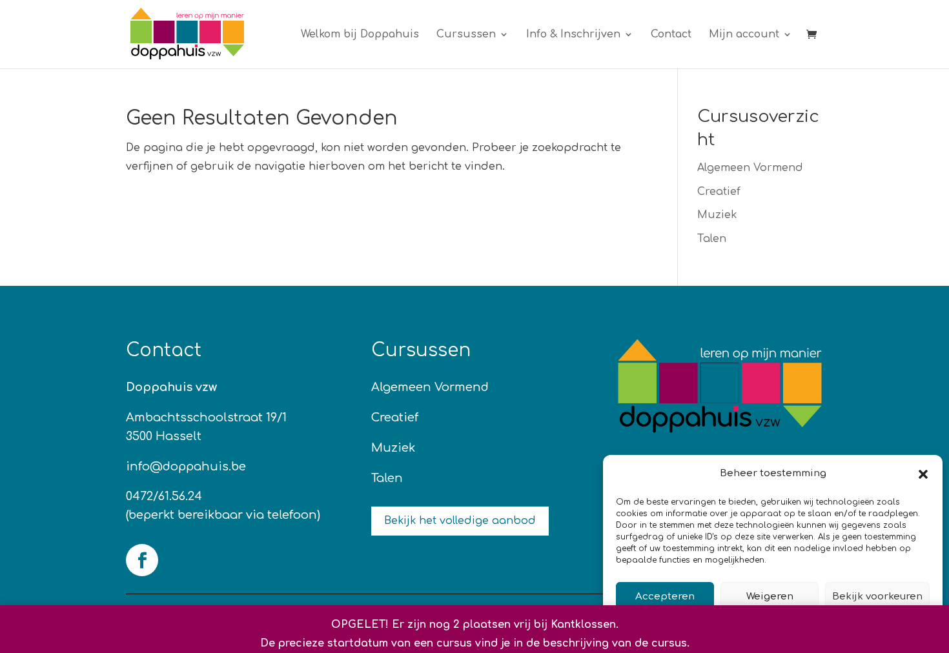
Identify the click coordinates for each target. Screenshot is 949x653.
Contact (671, 35)
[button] (923, 474)
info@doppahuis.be (186, 466)
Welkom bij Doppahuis (360, 35)
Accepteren (665, 596)
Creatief (718, 191)
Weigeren (769, 596)
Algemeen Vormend (750, 168)
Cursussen (466, 35)
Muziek (717, 215)
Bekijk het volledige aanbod (460, 521)
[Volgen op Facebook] (142, 560)
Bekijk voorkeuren (877, 596)
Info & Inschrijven (573, 35)
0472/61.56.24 (164, 496)
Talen (711, 239)
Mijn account (744, 35)
